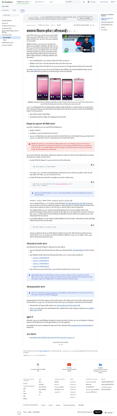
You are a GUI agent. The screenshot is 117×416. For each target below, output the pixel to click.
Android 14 (73, 389)
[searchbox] (11, 15)
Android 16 (73, 384)
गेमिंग (40, 382)
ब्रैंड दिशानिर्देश (36, 412)
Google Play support (106, 387)
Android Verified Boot (51, 293)
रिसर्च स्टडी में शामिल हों (106, 389)
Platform (5, 6)
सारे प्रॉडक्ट (81, 405)
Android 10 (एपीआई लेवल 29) (41, 258)
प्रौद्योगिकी (22, 10)
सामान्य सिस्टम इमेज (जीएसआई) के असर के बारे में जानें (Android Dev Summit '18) (52, 338)
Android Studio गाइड (91, 382)
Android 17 (73, 382)
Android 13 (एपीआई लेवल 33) (41, 266)
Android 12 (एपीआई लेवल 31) (41, 264)
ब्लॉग (24, 396)
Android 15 (73, 387)
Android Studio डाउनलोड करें (92, 389)
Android (25, 383)
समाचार (24, 393)
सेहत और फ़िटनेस (42, 387)
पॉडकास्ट (25, 398)
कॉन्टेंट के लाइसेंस (43, 351)
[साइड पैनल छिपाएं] (19, 413)
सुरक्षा (24, 388)
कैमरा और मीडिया (42, 389)
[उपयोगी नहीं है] (93, 25)
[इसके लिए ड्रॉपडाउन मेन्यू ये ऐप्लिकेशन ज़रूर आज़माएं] (31, 2)
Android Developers (31, 25)
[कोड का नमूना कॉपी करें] (93, 165)
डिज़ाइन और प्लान (39, 2)
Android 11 (73, 397)
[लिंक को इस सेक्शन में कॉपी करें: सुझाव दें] (34, 317)
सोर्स (24, 391)
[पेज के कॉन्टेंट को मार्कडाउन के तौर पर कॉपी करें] (74, 31)
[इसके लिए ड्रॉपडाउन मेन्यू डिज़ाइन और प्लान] (45, 2)
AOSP (53, 269)
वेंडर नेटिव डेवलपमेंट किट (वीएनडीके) (76, 203)
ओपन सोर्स (36, 69)
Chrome (51, 405)
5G (40, 394)
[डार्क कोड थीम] (92, 165)
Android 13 (73, 392)
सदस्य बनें (98, 412)
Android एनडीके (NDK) (91, 392)
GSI (39, 35)
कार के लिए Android (59, 389)
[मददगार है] (91, 25)
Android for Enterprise (28, 386)
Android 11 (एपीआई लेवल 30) (41, 261)
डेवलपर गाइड (88, 384)
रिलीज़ (14, 10)
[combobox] (73, 1)
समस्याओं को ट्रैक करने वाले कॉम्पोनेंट (81, 325)
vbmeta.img (55, 295)
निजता (40, 392)
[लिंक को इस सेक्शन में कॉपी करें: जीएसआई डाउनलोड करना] (48, 244)
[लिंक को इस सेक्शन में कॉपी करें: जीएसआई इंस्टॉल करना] (46, 287)
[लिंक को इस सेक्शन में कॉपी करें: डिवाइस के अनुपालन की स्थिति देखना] (56, 124)
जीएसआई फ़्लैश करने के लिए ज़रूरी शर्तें (67, 305)
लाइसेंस (30, 412)
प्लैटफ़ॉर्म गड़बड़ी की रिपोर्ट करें (107, 382)
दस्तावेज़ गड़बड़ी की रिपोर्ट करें (107, 384)
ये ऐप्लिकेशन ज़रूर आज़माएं (23, 2)
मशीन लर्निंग (41, 384)
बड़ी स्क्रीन (57, 382)
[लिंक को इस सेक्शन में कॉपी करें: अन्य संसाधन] (37, 334)
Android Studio (104, 2)
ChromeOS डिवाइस (59, 387)
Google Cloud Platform (69, 405)
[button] (10, 35)
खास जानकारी (5, 10)
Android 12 (73, 394)
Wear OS (57, 384)
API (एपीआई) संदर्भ (90, 387)
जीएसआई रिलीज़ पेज (78, 250)
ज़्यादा (50, 2)
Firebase (58, 405)
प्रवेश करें (113, 2)
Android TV (57, 392)
